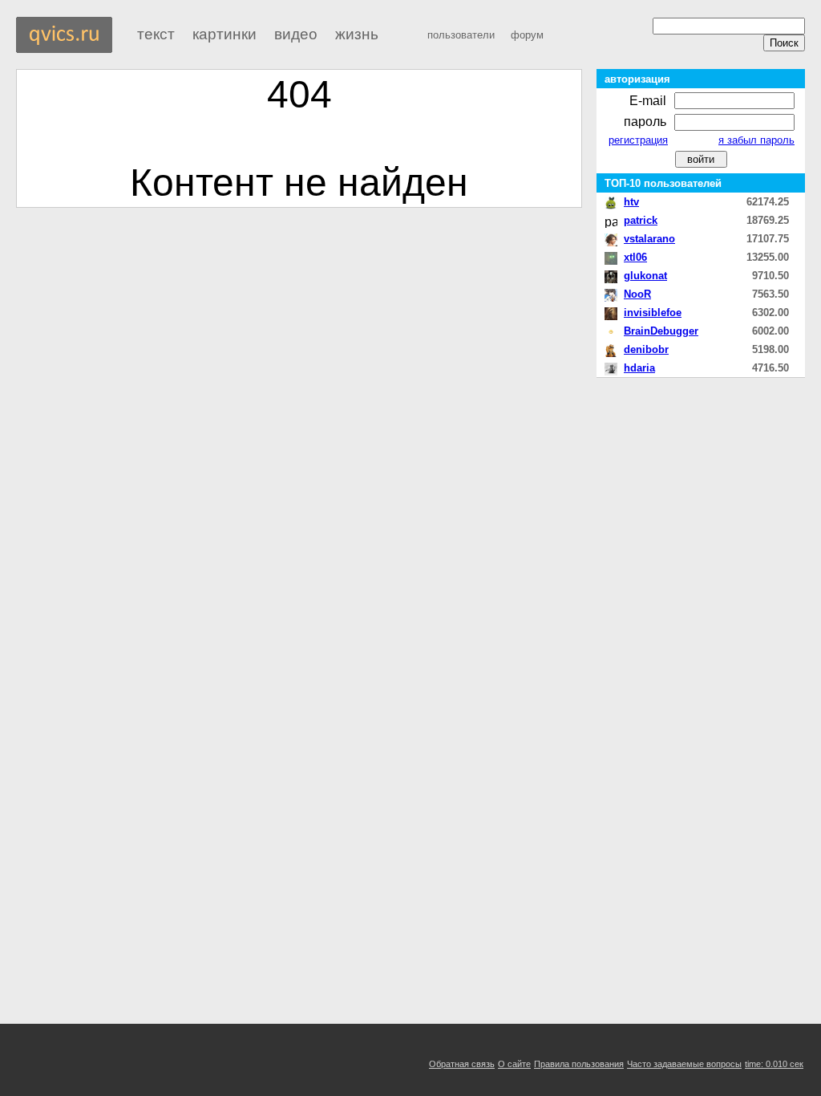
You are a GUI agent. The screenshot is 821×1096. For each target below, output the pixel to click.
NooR (637, 294)
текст (156, 34)
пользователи (461, 35)
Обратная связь (462, 1064)
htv (631, 202)
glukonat (645, 276)
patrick (640, 220)
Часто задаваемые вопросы (684, 1064)
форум (527, 35)
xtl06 (635, 257)
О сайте (514, 1064)
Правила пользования (579, 1064)
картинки (224, 34)
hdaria (639, 368)
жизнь (356, 34)
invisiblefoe (652, 312)
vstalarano (649, 239)
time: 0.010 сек (774, 1064)
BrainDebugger (661, 331)
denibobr (646, 349)
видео (295, 34)
